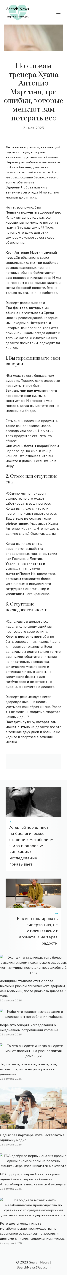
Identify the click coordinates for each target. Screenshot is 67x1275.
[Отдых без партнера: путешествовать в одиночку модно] (33, 1126)
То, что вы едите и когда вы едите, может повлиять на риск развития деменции (28, 1069)
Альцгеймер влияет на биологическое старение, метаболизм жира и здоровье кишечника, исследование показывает (31, 846)
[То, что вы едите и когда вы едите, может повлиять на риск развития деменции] (33, 1056)
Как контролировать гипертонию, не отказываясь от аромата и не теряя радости (37, 931)
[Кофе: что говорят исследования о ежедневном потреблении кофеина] (33, 1016)
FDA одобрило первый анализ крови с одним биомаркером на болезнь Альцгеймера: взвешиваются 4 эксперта (33, 1179)
